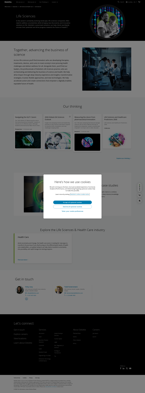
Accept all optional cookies (72, 202)
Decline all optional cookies (72, 207)
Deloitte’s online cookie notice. (80, 194)
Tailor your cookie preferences (72, 211)
